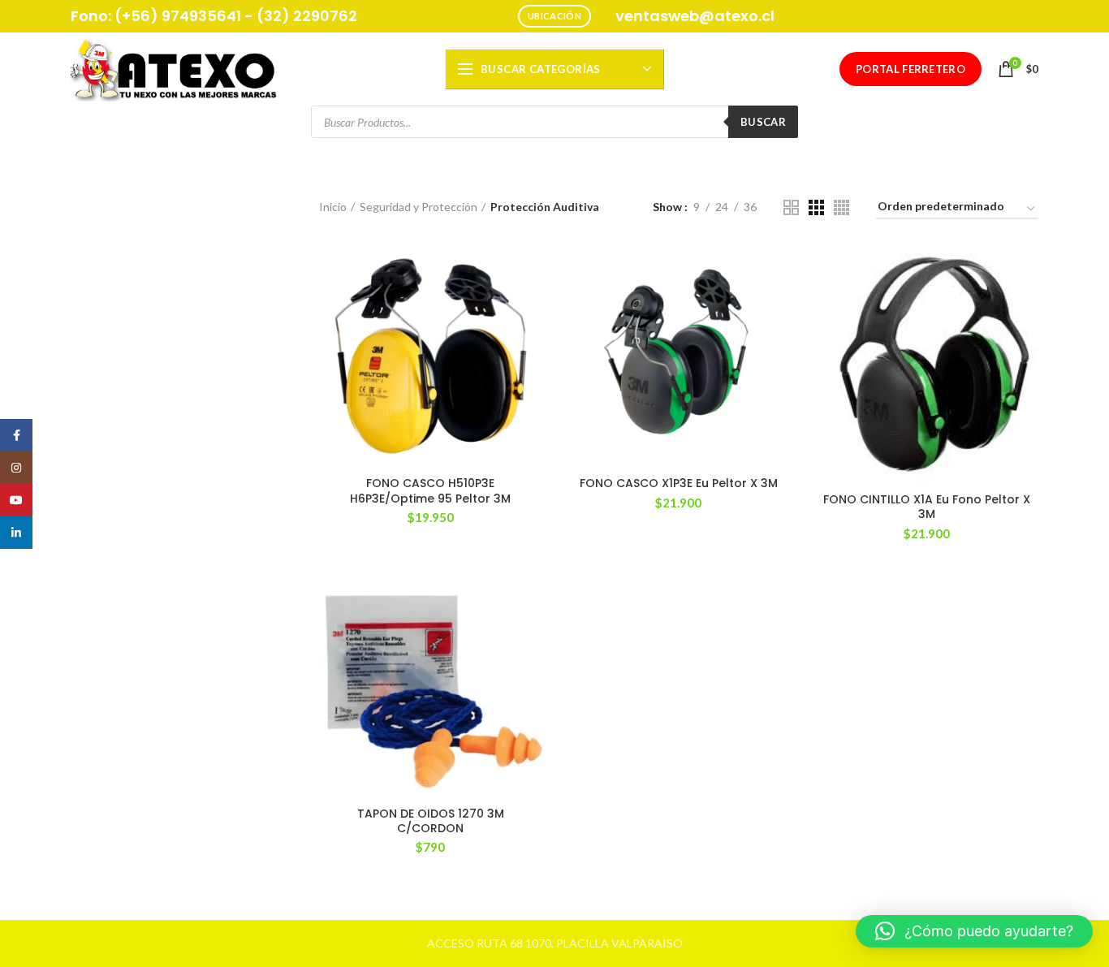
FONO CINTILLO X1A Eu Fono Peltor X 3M (926, 506)
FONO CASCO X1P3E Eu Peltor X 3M (679, 483)
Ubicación (554, 16)
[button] (974, 931)
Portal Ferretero (910, 69)
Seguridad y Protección (418, 207)
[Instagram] (16, 467)
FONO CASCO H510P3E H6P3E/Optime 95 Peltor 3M (430, 490)
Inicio (333, 207)
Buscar (763, 121)
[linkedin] (16, 532)
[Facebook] (16, 435)
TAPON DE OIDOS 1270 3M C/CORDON (430, 820)
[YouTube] (16, 500)
